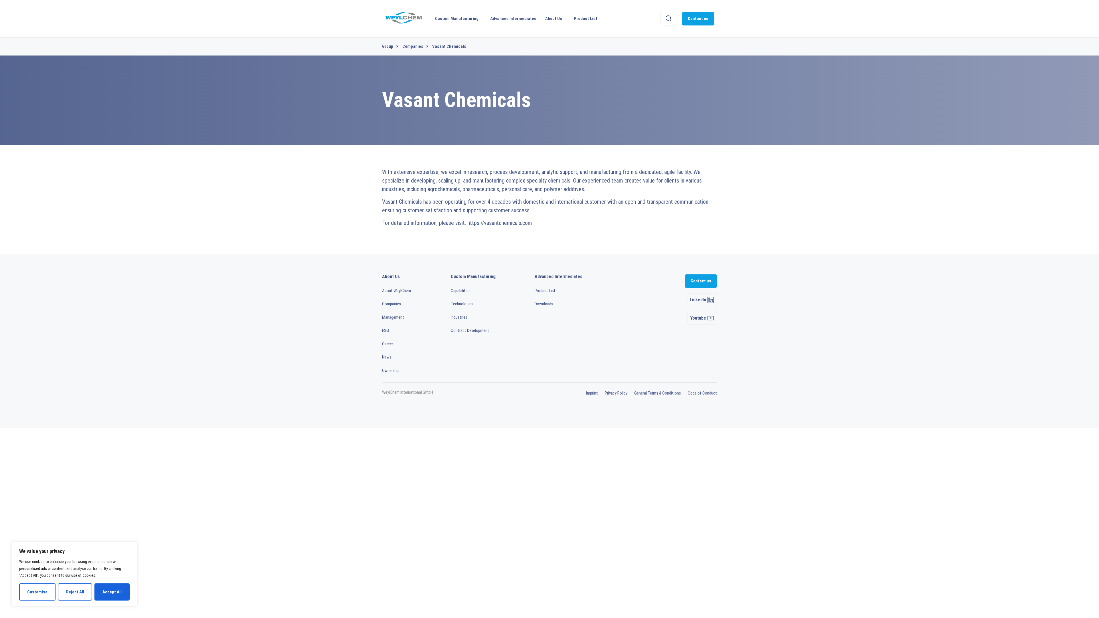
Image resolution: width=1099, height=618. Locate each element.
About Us (553, 18)
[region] (74, 574)
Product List (585, 18)
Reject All (75, 592)
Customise (37, 592)
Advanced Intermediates (513, 18)
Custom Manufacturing (457, 18)
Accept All (112, 592)
